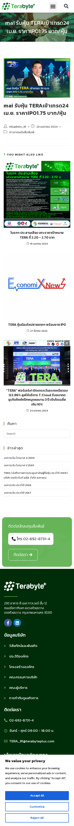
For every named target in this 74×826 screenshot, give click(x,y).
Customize (37, 807)
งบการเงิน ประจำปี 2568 (17, 485)
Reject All (37, 818)
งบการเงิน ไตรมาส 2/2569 (19, 458)
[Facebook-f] (8, 623)
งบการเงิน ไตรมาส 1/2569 (19, 465)
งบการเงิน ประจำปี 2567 (17, 493)
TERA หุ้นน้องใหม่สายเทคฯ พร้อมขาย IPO (37, 324)
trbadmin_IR (17, 126)
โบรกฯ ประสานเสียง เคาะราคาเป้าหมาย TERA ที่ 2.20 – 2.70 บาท (37, 235)
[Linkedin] (17, 623)
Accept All (37, 795)
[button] (53, 6)
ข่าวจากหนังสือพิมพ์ (21, 132)
